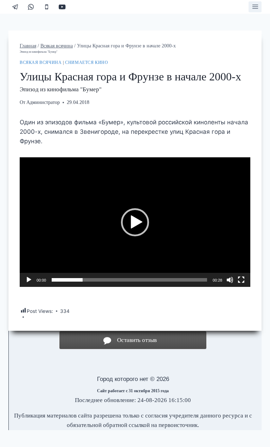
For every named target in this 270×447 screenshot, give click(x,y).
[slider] (129, 280)
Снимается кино (86, 62)
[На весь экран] (241, 279)
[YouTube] (62, 7)
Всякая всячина (41, 62)
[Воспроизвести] (28, 279)
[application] (135, 222)
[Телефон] (46, 7)
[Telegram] (15, 7)
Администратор (43, 102)
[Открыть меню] (255, 6)
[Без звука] (229, 279)
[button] (135, 222)
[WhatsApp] (31, 7)
